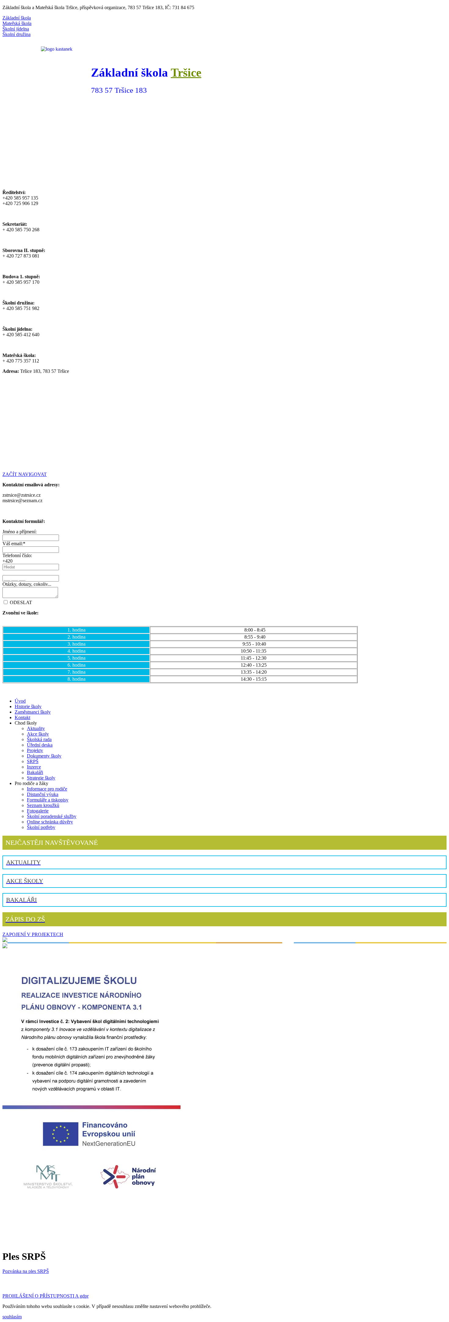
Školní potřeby (41, 827)
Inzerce (34, 766)
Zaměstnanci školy (33, 712)
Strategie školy (41, 777)
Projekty (35, 750)
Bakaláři (35, 772)
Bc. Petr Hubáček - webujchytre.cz (298, 1284)
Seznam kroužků (43, 805)
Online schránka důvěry (50, 821)
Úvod (20, 701)
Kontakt (22, 717)
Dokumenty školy (44, 755)
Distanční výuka (42, 794)
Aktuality (36, 728)
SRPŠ (32, 761)
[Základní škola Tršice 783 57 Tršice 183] (224, 182)
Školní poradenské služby (51, 816)
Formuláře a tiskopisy (47, 799)
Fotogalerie (38, 810)
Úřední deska (40, 744)
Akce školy (38, 734)
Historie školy (28, 706)
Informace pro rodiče (47, 788)
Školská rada (39, 739)
